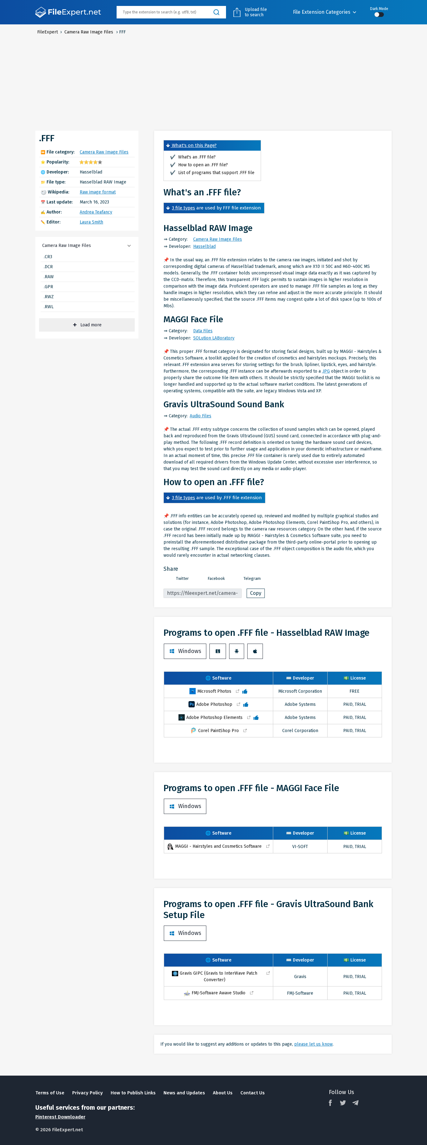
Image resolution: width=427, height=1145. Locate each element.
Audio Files (200, 416)
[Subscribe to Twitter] (343, 1103)
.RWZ (49, 296)
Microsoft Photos (214, 691)
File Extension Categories (321, 12)
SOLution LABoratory (213, 338)
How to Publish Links (133, 1093)
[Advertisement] (213, 82)
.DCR (48, 266)
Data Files (203, 331)
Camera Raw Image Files (104, 152)
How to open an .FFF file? (199, 165)
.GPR (48, 286)
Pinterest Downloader (60, 1117)
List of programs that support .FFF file (212, 172)
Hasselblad (204, 246)
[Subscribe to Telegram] (355, 1103)
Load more (91, 325)
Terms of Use (49, 1093)
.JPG (326, 371)
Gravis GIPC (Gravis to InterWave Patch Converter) (218, 976)
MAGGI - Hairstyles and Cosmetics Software (218, 846)
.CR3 (48, 256)
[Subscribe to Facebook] (330, 1103)
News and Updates (184, 1093)
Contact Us (252, 1093)
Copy (255, 593)
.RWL (48, 306)
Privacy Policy (87, 1093)
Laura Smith (91, 222)
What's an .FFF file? (193, 157)
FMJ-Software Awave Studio (218, 993)
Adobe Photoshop (214, 704)
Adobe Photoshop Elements (214, 717)
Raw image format (98, 192)
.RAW (49, 276)
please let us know (313, 1044)
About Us (223, 1093)
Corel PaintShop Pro (218, 730)
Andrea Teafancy (96, 212)
